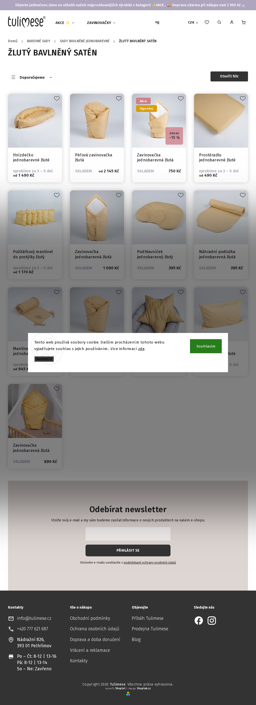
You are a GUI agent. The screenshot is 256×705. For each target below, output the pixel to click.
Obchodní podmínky (90, 618)
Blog (136, 639)
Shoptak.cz (144, 688)
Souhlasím (206, 346)
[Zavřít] (243, 618)
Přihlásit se (128, 550)
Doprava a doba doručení (95, 639)
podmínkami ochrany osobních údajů (150, 562)
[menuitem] (67, 22)
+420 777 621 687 (32, 629)
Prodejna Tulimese (150, 629)
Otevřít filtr (229, 76)
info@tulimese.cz (34, 618)
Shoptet (120, 688)
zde (141, 348)
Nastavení (44, 359)
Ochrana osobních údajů (94, 629)
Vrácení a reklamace (90, 650)
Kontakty (79, 661)
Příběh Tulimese (148, 618)
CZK (191, 22)
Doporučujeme (32, 77)
